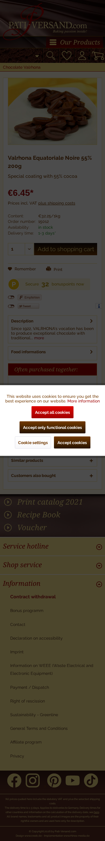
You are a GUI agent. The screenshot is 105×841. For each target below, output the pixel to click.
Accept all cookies (52, 412)
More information (83, 401)
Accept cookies (72, 442)
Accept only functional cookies (52, 427)
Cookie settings (33, 442)
